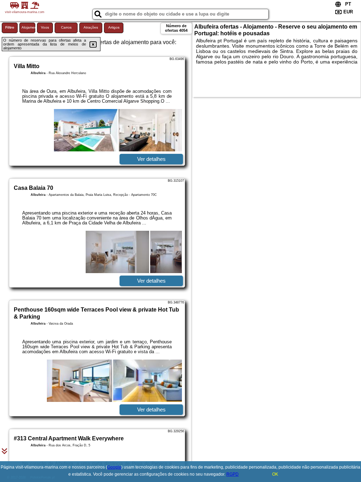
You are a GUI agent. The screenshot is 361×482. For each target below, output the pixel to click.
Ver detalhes (151, 159)
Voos (45, 27)
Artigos (114, 27)
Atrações (91, 27)
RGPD (232, 474)
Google (114, 467)
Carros (66, 27)
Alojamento (28, 27)
